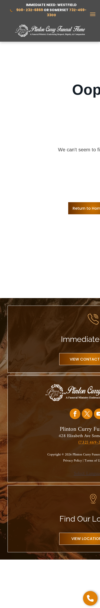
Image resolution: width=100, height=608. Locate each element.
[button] (90, 598)
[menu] (93, 14)
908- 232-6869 (29, 10)
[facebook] (75, 414)
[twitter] (87, 414)
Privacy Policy (72, 461)
